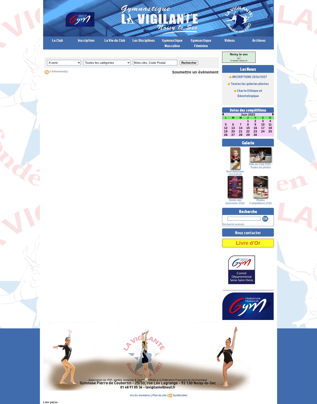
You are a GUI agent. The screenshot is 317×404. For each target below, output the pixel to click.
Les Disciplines (143, 40)
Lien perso (50, 402)
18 (270, 128)
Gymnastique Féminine (201, 43)
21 (240, 131)
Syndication (180, 395)
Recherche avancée (233, 224)
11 (270, 124)
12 (226, 128)
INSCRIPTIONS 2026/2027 (249, 73)
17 (263, 128)
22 (248, 131)
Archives (259, 40)
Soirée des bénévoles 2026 (235, 202)
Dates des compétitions (248, 110)
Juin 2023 (248, 114)
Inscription (86, 40)
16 (255, 128)
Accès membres (140, 395)
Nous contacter (248, 232)
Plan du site (159, 395)
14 (240, 128)
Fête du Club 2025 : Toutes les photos (260, 166)
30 (255, 135)
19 (226, 131)
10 (263, 124)
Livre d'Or (248, 243)
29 (248, 135)
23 (255, 131)
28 (240, 135)
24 (263, 131)
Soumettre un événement (195, 72)
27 (233, 135)
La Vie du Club (114, 40)
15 (248, 128)
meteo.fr (243, 60)
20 (233, 131)
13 (233, 128)
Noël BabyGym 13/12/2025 (235, 173)
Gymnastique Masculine (172, 43)
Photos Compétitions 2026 (261, 202)
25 (270, 131)
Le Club (57, 40)
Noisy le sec (239, 54)
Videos (229, 40)
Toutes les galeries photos (250, 80)
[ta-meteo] (239, 57)
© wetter (234, 60)
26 (226, 135)
